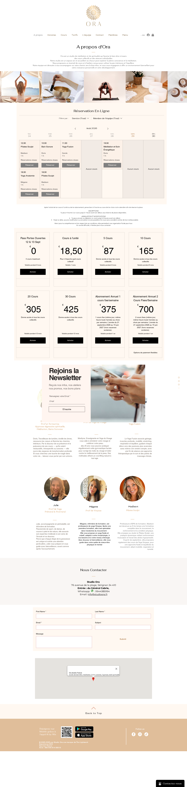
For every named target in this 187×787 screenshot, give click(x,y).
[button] (140, 369)
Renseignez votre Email (59, 396)
